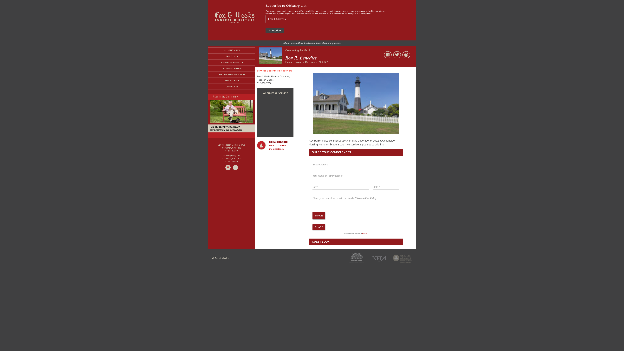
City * (315, 187)
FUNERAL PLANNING (232, 62)
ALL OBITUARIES (232, 50)
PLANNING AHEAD (232, 68)
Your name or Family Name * (327, 175)
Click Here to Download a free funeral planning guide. (312, 43)
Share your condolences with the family (344, 198)
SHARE (319, 227)
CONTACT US (232, 86)
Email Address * (321, 164)
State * (376, 187)
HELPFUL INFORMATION (232, 74)
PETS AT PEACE (232, 80)
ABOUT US (232, 56)
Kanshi (364, 233)
